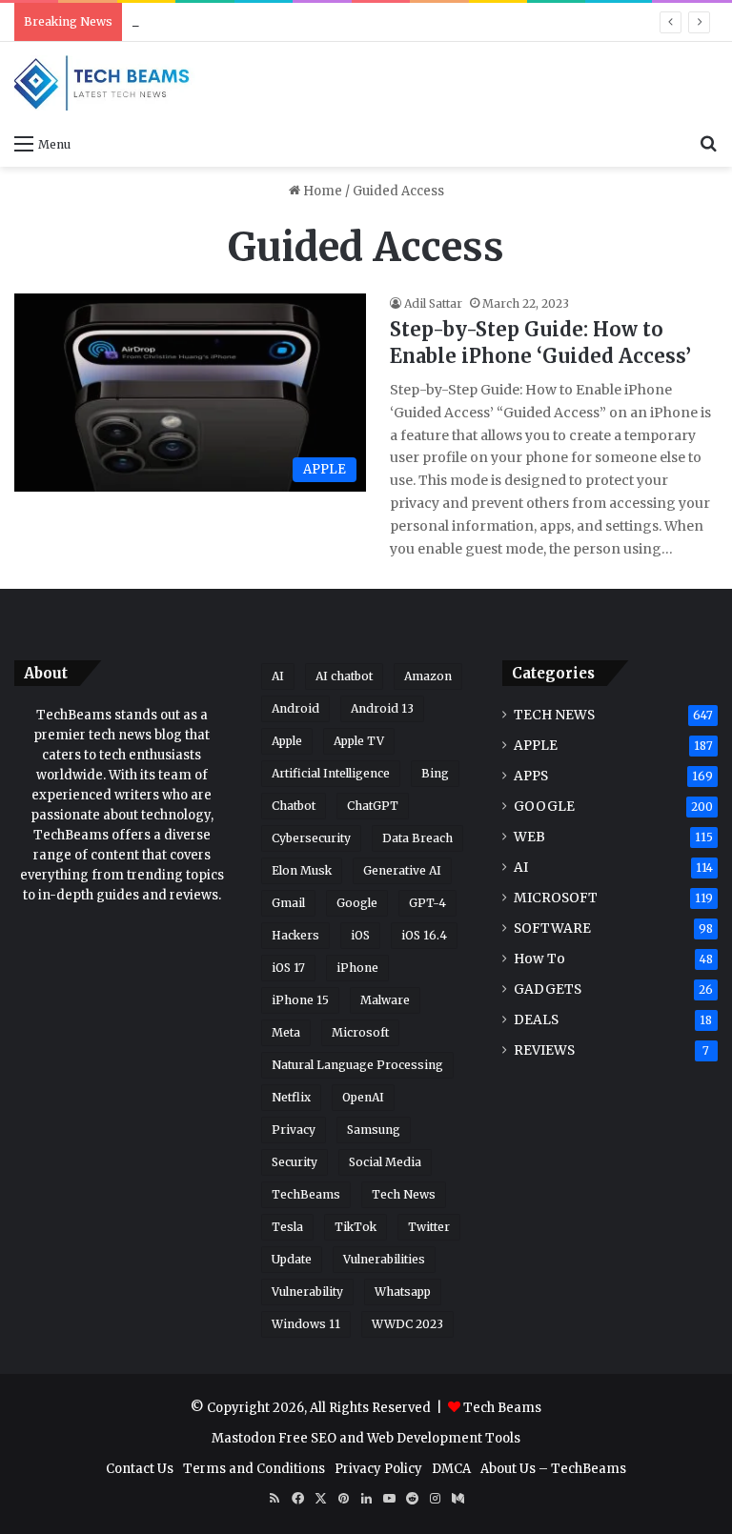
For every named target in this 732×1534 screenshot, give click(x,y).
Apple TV (359, 741)
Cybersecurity (311, 838)
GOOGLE (544, 806)
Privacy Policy (378, 1469)
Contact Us (139, 1469)
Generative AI (402, 870)
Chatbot (293, 805)
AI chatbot (344, 676)
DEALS (536, 1020)
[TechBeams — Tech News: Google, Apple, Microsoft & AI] (104, 83)
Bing (435, 773)
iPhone (357, 967)
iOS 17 (288, 967)
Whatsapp (403, 1291)
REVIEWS (544, 1050)
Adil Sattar (433, 303)
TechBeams (306, 1194)
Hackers (295, 935)
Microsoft (360, 1032)
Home (321, 191)
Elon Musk (302, 870)
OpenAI (363, 1097)
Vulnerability (307, 1291)
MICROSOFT (556, 898)
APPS (531, 776)
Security (294, 1162)
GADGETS (547, 989)
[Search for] (708, 143)
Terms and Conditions (254, 1469)
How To (539, 959)
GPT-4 (427, 903)
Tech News (404, 1194)
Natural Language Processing (357, 1065)
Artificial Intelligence (331, 773)
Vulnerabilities (384, 1259)
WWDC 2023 (407, 1324)
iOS (360, 935)
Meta (286, 1032)
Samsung (373, 1129)
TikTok (355, 1227)
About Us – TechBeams (553, 1469)
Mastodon (243, 1438)
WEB (529, 837)
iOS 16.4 (424, 935)
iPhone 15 (300, 1000)
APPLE (536, 745)
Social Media (385, 1162)
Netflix (291, 1097)
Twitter (429, 1227)
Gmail (288, 903)
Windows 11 (306, 1324)
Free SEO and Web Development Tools (399, 1438)
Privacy (293, 1129)
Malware (385, 1000)
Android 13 (382, 708)
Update (292, 1259)
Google (356, 903)
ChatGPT (372, 805)
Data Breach (417, 838)
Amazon (428, 676)
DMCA (451, 1469)
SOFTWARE (552, 928)
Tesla (287, 1227)
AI (278, 676)
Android (295, 708)
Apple (287, 741)
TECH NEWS (554, 715)
